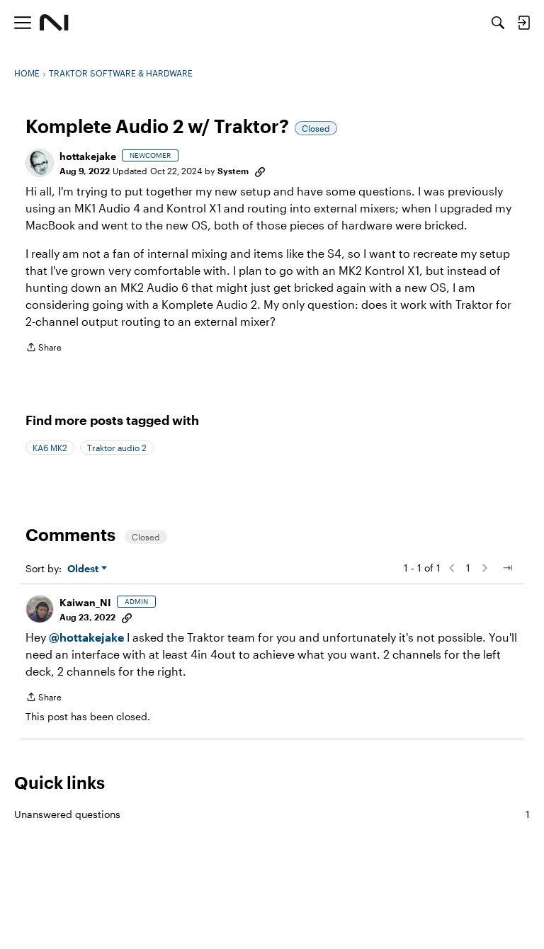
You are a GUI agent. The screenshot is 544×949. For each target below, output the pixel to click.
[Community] (54, 23)
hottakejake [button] (88, 156)
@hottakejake (86, 637)
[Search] (498, 22)
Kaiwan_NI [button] (85, 602)
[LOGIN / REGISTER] (523, 22)
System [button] (233, 171)
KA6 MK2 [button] (50, 448)
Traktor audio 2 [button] (117, 448)
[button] (40, 163)
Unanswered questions (272, 814)
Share (44, 349)
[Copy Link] (259, 170)
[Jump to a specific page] (507, 568)
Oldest (84, 569)
